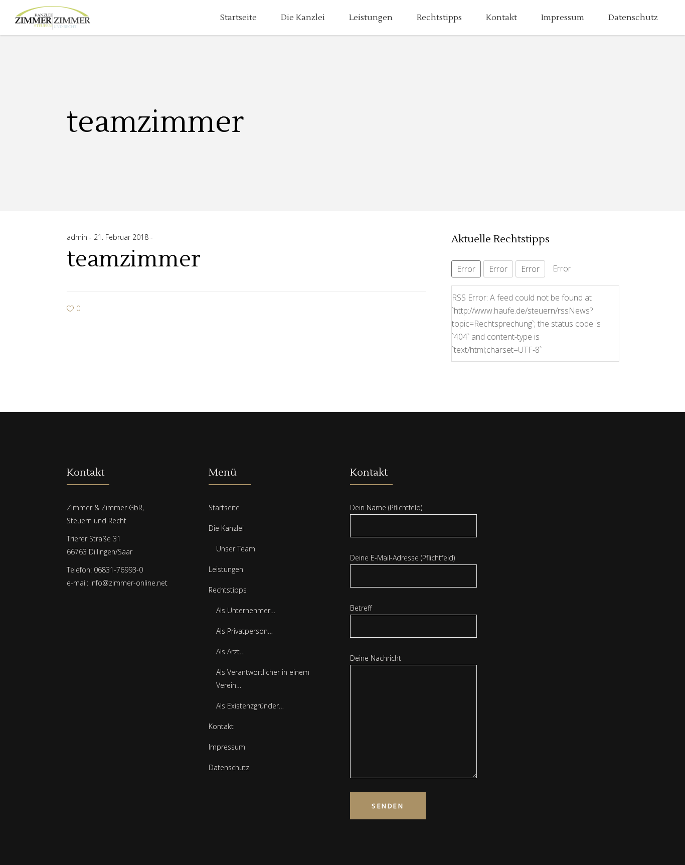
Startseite (224, 507)
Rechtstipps (228, 590)
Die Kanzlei (226, 528)
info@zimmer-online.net (128, 583)
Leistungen (226, 569)
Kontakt (221, 726)
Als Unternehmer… (245, 610)
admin (78, 237)
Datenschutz (229, 767)
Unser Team (235, 548)
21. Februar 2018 (122, 237)
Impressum (227, 747)
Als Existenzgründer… (250, 705)
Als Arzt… (230, 651)
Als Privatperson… (244, 631)
